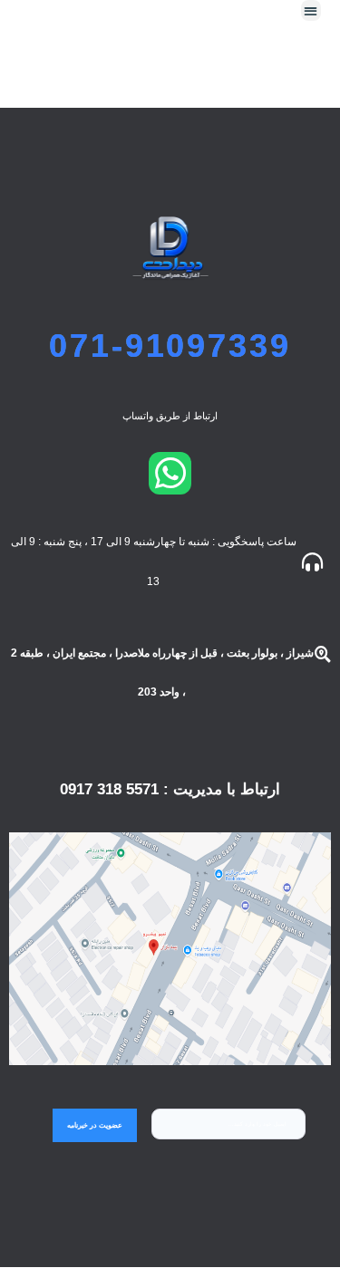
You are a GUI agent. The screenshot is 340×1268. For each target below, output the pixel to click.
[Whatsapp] (170, 473)
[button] (311, 10)
